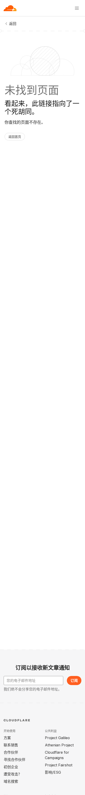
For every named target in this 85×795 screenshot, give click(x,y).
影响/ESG (53, 772)
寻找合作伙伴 (14, 759)
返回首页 (14, 137)
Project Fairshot (58, 765)
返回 (12, 23)
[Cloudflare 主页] (10, 8)
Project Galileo (57, 737)
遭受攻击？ (13, 774)
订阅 (74, 680)
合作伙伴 (11, 752)
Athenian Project (59, 745)
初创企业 (11, 767)
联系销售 (11, 745)
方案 (7, 737)
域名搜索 (11, 781)
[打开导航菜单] (76, 8)
